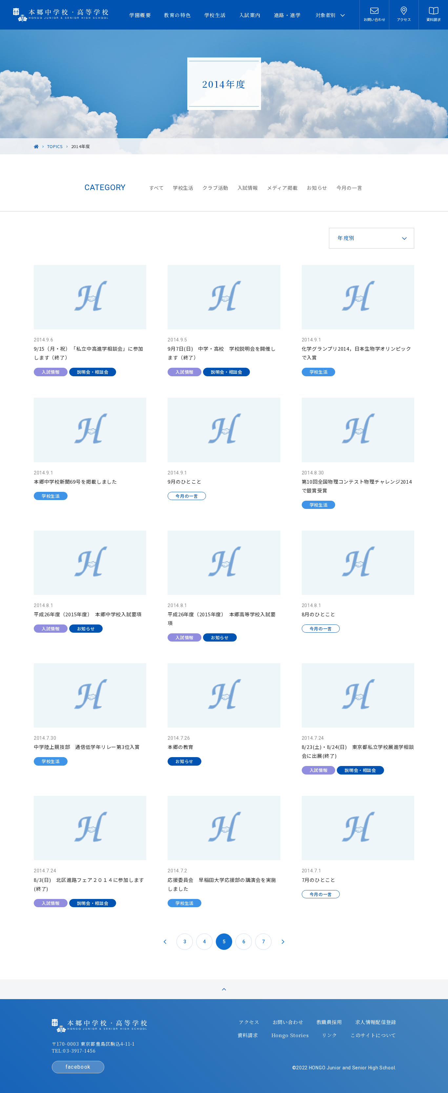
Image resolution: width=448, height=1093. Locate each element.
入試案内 (250, 14)
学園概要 (140, 14)
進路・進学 (287, 14)
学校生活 (215, 14)
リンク (329, 1035)
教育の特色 (177, 14)
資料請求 (247, 1035)
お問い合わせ (288, 1022)
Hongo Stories (290, 1035)
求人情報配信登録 (375, 1022)
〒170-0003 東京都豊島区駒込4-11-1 (93, 1043)
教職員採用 (329, 1022)
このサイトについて (373, 1035)
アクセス (249, 1022)
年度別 (346, 238)
